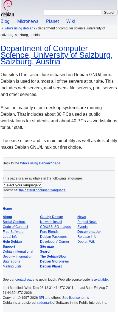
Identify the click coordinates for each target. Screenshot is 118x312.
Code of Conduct (15, 227)
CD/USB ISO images (55, 227)
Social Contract (14, 222)
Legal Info (10, 237)
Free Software (13, 232)
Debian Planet (51, 266)
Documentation (89, 232)
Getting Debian (51, 217)
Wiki (70, 21)
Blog (5, 21)
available (101, 279)
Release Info (86, 237)
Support (9, 247)
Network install (51, 222)
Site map (47, 247)
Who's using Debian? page (40, 163)
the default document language (42, 190)
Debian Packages (53, 237)
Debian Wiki (86, 242)
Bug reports (11, 261)
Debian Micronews (54, 261)
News (81, 217)
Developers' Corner (54, 242)
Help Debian (12, 242)
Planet (52, 21)
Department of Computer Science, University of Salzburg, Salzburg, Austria (57, 55)
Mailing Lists (12, 266)
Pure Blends (49, 232)
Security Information (17, 256)
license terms (79, 298)
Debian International (18, 251)
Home (7, 209)
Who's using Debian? (20, 28)
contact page (25, 279)
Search (45, 251)
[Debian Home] (8, 9)
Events (82, 227)
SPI (41, 298)
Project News (87, 222)
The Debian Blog (53, 256)
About (7, 217)
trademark (44, 303)
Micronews (27, 21)
